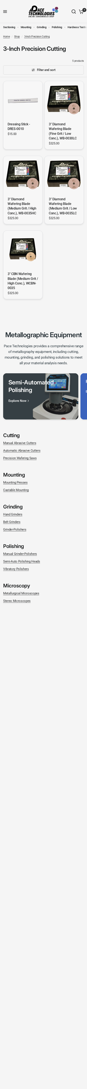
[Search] (73, 11)
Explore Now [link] (17, 400)
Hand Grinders (12, 514)
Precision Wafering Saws (20, 458)
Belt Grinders (11, 522)
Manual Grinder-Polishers (20, 554)
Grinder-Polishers (14, 529)
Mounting (26, 27)
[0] (80, 11)
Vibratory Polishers (16, 569)
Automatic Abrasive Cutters (21, 450)
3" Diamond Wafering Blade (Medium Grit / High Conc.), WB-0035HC (22, 206)
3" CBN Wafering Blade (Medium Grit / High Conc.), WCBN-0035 (23, 281)
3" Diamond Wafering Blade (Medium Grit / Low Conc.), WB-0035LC (63, 206)
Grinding (41, 27)
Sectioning (9, 27)
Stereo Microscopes (17, 601)
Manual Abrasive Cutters (19, 443)
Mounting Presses (15, 482)
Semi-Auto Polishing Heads (21, 561)
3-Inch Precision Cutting (37, 36)
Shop (17, 36)
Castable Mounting (16, 490)
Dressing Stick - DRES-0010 (19, 126)
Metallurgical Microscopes (21, 593)
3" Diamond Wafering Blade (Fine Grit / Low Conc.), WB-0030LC (62, 131)
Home (6, 36)
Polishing (57, 27)
